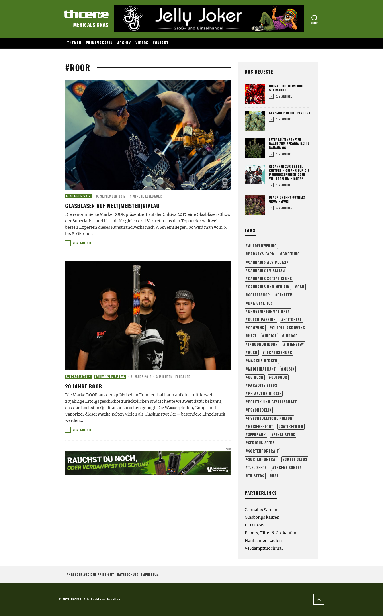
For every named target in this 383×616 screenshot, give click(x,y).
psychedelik (260, 410)
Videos (141, 42)
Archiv (124, 42)
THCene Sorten (288, 467)
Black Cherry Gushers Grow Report (287, 199)
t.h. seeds (257, 467)
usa (275, 476)
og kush (256, 377)
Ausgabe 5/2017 (78, 196)
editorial (292, 319)
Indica (271, 336)
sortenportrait (263, 451)
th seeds (256, 476)
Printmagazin (99, 42)
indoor (291, 336)
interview (294, 344)
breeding (291, 254)
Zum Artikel (82, 243)
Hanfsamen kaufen (263, 540)
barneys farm (261, 254)
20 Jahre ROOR (83, 386)
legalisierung (278, 352)
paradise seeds (262, 385)
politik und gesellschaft (272, 401)
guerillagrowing (288, 327)
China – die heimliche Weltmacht (286, 88)
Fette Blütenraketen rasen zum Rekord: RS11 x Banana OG (289, 143)
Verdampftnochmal (264, 548)
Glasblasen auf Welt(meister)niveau (112, 206)
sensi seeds (284, 434)
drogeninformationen (269, 311)
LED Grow (254, 525)
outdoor (279, 377)
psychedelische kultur (270, 418)
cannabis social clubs (270, 278)
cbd (301, 286)
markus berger (263, 360)
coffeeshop (259, 295)
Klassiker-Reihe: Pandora (290, 112)
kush (253, 352)
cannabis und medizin (269, 286)
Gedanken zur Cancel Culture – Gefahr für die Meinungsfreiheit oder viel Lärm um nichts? (289, 172)
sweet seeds (296, 459)
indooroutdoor (263, 344)
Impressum (150, 574)
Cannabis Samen (261, 509)
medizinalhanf (262, 369)
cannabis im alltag (266, 270)
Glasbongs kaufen (262, 517)
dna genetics (260, 303)
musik (289, 369)
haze (252, 336)
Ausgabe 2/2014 (78, 377)
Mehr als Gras (90, 24)
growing (256, 327)
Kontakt (160, 42)
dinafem (285, 295)
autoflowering (262, 245)
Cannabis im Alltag (110, 377)
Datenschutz (127, 574)
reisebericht (260, 426)
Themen (74, 42)
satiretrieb (292, 426)
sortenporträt (262, 459)
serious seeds (261, 442)
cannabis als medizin (268, 262)
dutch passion (262, 319)
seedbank (257, 434)
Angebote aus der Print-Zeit (90, 574)
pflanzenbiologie (264, 393)
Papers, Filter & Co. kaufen (270, 532)
